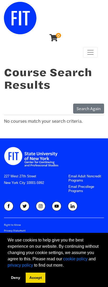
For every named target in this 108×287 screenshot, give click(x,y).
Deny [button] (15, 277)
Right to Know (12, 225)
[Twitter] (24, 206)
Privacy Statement (15, 230)
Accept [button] (35, 277)
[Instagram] (40, 206)
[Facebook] (8, 206)
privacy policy (20, 265)
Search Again (89, 108)
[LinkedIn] (72, 206)
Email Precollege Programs (81, 189)
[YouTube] (56, 206)
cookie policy (75, 259)
